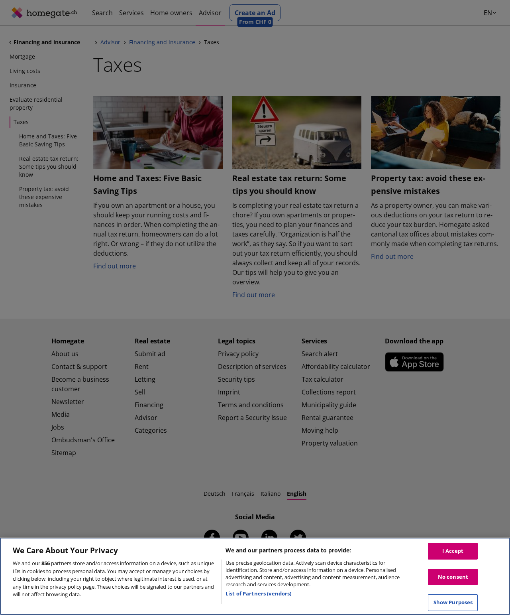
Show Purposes (453, 602)
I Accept (452, 550)
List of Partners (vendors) (258, 593)
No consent (453, 576)
